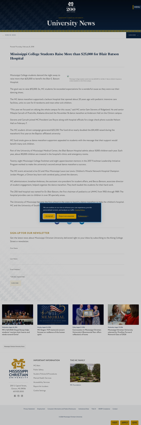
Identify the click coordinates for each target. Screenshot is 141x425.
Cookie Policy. (80, 210)
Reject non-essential (66, 216)
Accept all (49, 216)
